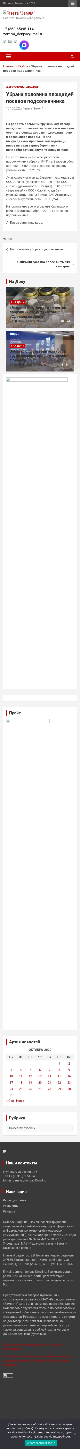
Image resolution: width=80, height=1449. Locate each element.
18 (20, 1082)
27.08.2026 (17, 321)
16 (69, 1076)
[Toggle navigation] (8, 56)
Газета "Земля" (33, 108)
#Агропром (15, 87)
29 (59, 1089)
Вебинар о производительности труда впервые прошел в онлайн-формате (39, 355)
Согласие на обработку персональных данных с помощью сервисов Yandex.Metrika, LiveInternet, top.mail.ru (37, 1360)
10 (11, 1076)
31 (11, 1095)
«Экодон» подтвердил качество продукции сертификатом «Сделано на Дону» (38, 312)
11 (20, 1076)
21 (49, 1082)
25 (20, 1089)
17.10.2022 (13, 108)
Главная (8, 66)
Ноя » (20, 1101)
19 (30, 1082)
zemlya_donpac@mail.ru (23, 34)
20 (40, 1082)
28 (49, 1089)
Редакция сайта (14, 1200)
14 (49, 1076)
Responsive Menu (72, 3)
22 (59, 1082)
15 (59, 1076)
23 (69, 1082)
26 (30, 1089)
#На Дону (17, 302)
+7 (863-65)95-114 (18, 29)
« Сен (10, 1101)
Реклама (9, 1211)
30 (69, 1089)
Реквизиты (10, 1206)
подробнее (24, 1428)
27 (40, 1089)
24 (11, 1089)
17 (11, 1082)
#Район (22, 66)
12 (30, 1076)
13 (40, 1076)
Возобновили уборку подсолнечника (36, 249)
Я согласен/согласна (41, 1442)
